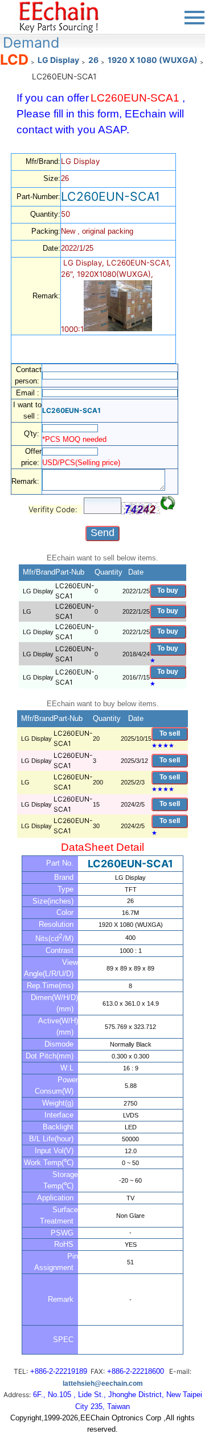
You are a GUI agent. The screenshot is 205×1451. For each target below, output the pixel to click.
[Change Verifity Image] (168, 503)
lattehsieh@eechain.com (103, 1383)
